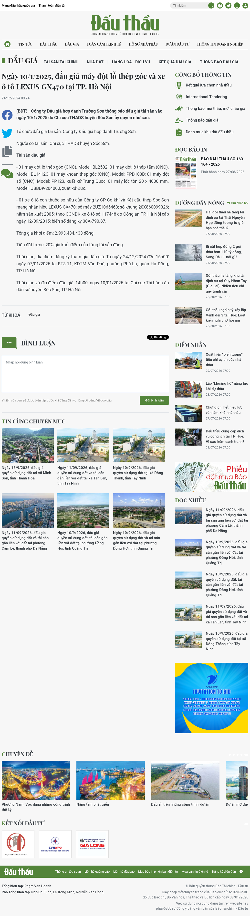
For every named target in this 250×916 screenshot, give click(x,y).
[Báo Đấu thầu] (18, 871)
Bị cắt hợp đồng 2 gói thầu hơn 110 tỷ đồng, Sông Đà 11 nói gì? (224, 251)
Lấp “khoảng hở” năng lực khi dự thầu (227, 386)
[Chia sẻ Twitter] (228, 5)
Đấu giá (72, 44)
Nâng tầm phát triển (92, 804)
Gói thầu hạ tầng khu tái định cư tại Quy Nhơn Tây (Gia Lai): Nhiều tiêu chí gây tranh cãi (226, 283)
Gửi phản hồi (239, 203)
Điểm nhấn (191, 344)
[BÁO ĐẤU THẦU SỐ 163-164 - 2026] (186, 172)
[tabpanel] (36, 786)
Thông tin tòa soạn (68, 871)
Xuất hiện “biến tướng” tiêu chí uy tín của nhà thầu (224, 359)
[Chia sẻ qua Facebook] (7, 115)
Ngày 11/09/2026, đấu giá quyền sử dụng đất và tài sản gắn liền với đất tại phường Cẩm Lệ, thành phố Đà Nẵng (25, 540)
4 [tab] (241, 755)
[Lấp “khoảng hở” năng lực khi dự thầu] (188, 389)
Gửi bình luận (154, 400)
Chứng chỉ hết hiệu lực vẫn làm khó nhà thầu (224, 409)
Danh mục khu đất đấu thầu (210, 132)
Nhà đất (95, 62)
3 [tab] (238, 755)
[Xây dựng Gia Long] (92, 844)
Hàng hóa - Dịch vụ (131, 62)
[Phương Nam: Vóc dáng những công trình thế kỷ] (36, 780)
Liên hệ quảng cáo (97, 871)
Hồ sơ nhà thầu (143, 44)
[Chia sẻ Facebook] (220, 5)
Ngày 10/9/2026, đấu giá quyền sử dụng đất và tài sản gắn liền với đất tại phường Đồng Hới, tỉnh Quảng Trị (136, 540)
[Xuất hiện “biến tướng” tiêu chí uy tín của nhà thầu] (188, 360)
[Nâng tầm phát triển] (110, 780)
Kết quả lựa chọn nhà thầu (209, 85)
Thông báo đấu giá (219, 62)
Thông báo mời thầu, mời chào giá (215, 108)
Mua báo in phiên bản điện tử (158, 871)
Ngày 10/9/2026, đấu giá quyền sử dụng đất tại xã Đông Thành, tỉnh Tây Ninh (138, 473)
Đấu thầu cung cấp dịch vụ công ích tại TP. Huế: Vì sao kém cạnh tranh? (225, 436)
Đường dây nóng (199, 202)
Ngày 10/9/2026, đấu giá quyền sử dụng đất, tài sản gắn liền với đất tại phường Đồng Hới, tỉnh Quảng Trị (82, 540)
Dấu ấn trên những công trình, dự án (180, 804)
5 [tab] (246, 755)
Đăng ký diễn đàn (224, 871)
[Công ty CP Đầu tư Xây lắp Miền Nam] (16, 844)
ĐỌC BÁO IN (191, 149)
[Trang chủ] (7, 44)
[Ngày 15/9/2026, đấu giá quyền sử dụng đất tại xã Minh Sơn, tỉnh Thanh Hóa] (28, 445)
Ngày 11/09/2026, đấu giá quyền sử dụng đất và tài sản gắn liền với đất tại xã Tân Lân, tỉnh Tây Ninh (82, 475)
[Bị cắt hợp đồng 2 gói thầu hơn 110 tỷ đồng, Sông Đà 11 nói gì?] (188, 252)
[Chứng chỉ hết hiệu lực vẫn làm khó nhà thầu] (188, 413)
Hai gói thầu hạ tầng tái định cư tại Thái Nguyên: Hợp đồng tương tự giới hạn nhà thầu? (226, 220)
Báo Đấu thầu (125, 25)
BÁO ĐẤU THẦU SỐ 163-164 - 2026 (222, 162)
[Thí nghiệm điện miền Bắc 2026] (55, 844)
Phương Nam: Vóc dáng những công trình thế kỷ (36, 806)
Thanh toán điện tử (52, 5)
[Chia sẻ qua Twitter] (7, 133)
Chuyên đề (17, 754)
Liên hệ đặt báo (124, 871)
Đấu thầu (48, 44)
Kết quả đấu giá (175, 62)
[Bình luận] (7, 169)
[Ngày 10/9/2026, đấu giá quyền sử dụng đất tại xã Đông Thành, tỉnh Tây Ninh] (139, 445)
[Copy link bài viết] (7, 151)
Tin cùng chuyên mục (33, 421)
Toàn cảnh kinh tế (104, 44)
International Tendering (206, 97)
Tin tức (25, 44)
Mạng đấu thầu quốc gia (18, 5)
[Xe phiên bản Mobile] (237, 5)
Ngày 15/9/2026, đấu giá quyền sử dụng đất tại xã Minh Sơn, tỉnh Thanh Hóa (26, 473)
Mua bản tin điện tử (195, 871)
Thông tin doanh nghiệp (220, 44)
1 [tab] (230, 755)
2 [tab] (234, 755)
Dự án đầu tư (177, 44)
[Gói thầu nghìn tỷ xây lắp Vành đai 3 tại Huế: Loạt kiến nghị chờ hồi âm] (188, 315)
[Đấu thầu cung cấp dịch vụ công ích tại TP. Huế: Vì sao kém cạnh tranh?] (188, 437)
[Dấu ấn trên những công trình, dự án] (185, 780)
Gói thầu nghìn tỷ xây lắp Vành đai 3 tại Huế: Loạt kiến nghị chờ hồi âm (226, 315)
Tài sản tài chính (61, 62)
